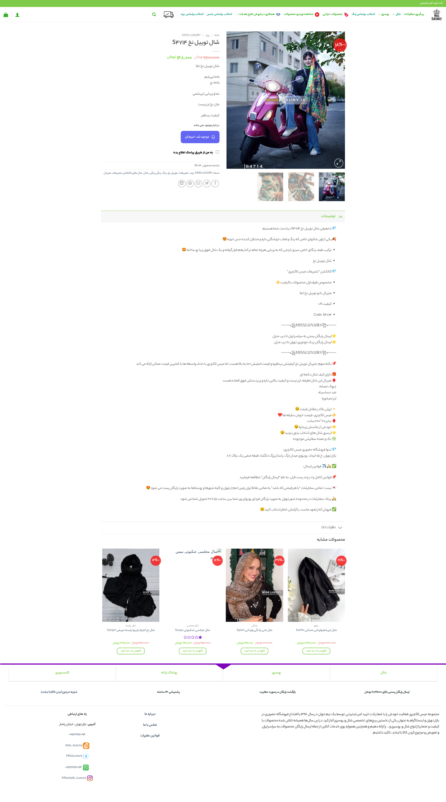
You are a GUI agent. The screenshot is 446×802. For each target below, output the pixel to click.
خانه (217, 35)
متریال (107, 173)
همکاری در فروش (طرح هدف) (257, 14)
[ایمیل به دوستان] (198, 183)
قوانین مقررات (150, 736)
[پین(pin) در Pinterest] (190, 183)
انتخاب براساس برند (191, 14)
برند (207, 35)
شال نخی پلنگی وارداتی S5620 (254, 630)
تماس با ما (150, 725)
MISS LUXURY (191, 35)
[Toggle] (340, 217)
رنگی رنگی (155, 173)
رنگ (164, 173)
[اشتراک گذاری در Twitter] (207, 183)
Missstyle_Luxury (74, 778)
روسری (385, 14)
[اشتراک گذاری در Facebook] (215, 183)
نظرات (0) (328, 527)
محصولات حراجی (333, 14)
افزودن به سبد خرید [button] (316, 651)
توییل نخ (172, 173)
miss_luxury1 (73, 745)
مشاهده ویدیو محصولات (299, 14)
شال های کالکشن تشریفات (127, 173)
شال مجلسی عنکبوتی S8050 (192, 630)
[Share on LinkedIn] (182, 183)
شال (398, 14)
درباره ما (150, 714)
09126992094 (77, 734)
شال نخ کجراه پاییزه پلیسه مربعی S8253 (131, 630)
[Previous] (337, 100)
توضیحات (328, 216)
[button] (154, 14)
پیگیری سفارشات (414, 14)
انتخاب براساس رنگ (363, 14)
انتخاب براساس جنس (219, 14)
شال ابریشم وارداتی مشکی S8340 (316, 630)
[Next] (231, 100)
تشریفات (184, 173)
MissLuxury (74, 756)
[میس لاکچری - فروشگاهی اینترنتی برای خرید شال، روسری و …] (437, 14)
